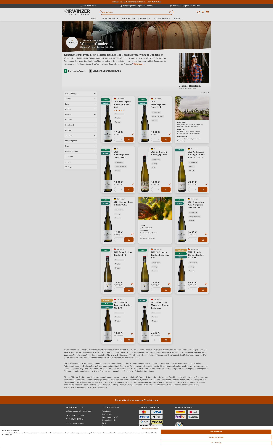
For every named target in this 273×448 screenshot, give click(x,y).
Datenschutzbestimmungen (150, 428)
